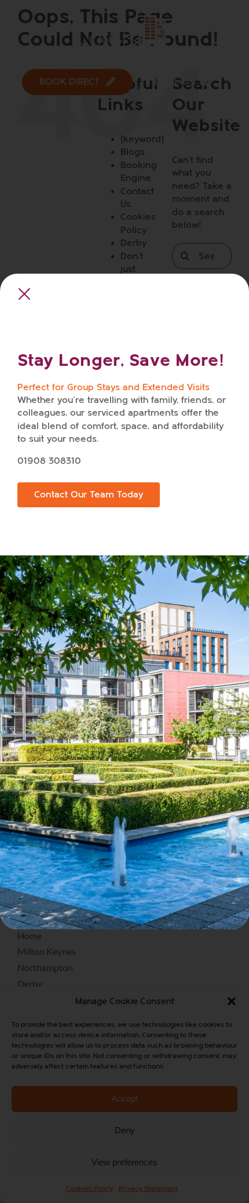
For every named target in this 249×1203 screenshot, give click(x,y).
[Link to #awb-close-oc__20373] (24, 294)
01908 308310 (49, 461)
